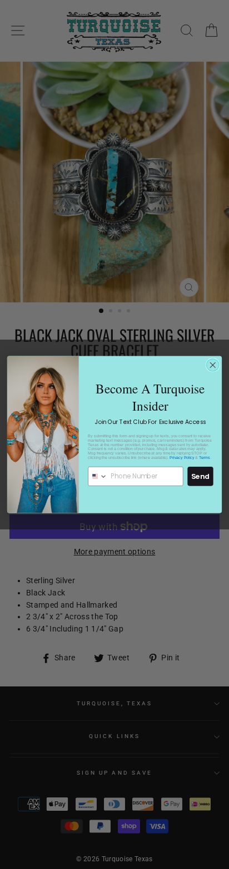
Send (200, 476)
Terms (204, 457)
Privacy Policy (182, 457)
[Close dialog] (212, 365)
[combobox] (97, 476)
